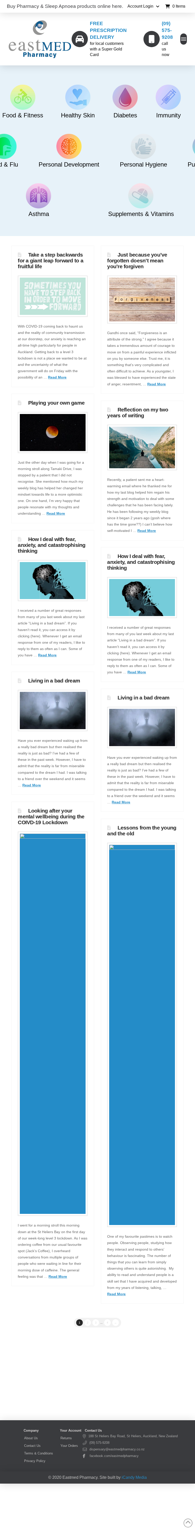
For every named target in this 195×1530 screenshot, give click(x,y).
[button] (175, 6)
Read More (57, 377)
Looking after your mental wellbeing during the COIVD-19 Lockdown (51, 816)
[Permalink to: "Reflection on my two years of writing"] (142, 447)
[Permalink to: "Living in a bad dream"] (53, 710)
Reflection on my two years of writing (137, 412)
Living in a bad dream (54, 680)
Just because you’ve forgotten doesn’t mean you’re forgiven (137, 260)
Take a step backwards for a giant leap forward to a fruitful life (50, 260)
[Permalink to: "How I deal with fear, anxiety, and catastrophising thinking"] (53, 580)
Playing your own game (56, 403)
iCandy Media (134, 1477)
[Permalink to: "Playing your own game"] (53, 432)
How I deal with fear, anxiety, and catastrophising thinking (51, 545)
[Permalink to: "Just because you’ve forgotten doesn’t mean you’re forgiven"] (142, 299)
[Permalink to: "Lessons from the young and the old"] (142, 1035)
